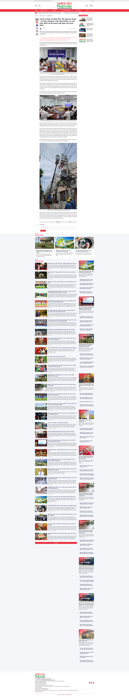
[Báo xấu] (37, 34)
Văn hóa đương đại (50, 484)
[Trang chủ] (36, 10)
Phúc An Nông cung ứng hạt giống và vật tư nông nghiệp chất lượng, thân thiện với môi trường (87, 581)
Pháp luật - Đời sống (50, 410)
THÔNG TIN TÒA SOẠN (60, 694)
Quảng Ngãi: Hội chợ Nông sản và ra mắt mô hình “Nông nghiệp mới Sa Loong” (44, 251)
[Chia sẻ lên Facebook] (37, 25)
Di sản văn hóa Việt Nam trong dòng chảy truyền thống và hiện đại (86, 385)
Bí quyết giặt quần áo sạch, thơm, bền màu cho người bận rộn (84, 251)
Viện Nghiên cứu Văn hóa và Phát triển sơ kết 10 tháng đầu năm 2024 (86, 433)
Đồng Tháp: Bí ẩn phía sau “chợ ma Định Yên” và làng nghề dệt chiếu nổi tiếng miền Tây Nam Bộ (87, 478)
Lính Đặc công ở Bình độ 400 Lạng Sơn (57, 356)
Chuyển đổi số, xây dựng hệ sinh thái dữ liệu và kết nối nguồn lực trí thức (87, 317)
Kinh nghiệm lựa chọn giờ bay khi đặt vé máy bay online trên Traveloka (86, 288)
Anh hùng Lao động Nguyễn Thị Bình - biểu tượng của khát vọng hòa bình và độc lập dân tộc (86, 394)
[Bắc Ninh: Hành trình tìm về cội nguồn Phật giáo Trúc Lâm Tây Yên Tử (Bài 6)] (41, 517)
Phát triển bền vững (38, 247)
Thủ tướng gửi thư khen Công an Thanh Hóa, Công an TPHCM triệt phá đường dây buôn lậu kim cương (62, 292)
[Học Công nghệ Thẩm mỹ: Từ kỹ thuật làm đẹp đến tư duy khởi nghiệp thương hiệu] (41, 480)
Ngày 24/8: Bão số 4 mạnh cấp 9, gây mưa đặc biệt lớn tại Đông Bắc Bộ (87, 516)
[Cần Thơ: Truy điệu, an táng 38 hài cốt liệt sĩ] (41, 425)
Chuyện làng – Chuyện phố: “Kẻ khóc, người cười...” (86, 640)
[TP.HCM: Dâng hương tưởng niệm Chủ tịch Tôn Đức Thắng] (41, 434)
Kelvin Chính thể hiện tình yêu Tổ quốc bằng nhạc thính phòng (62, 347)
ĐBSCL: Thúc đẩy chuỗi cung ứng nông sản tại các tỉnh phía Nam (86, 568)
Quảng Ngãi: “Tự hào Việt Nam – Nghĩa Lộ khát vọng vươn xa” (62, 263)
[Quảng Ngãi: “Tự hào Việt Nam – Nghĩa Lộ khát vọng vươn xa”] (41, 266)
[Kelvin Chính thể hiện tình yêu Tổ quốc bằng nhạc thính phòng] (41, 350)
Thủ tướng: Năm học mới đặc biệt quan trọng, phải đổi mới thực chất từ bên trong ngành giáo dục (61, 311)
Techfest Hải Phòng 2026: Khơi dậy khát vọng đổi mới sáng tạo (87, 325)
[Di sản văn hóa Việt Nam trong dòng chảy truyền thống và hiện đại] (86, 378)
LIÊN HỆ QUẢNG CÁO (68, 694)
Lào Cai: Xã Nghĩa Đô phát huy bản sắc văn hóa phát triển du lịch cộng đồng (87, 363)
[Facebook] (89, 682)
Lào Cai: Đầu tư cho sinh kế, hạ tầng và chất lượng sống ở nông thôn (86, 512)
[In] (37, 31)
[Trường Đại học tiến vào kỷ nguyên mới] (86, 414)
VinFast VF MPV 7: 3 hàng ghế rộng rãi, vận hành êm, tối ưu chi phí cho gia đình (87, 367)
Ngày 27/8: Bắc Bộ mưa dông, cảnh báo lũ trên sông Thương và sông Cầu (86, 494)
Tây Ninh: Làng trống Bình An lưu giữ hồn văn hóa (86, 466)
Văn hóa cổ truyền (50, 456)
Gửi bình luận (43, 230)
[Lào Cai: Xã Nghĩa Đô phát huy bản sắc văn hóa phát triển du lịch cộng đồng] (86, 450)
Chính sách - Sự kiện (50, 474)
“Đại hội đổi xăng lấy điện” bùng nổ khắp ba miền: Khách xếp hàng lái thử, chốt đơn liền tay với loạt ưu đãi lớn (59, 37)
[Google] (91, 682)
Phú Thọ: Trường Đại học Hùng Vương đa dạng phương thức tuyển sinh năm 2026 (87, 621)
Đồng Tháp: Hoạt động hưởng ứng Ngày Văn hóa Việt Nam (61, 329)
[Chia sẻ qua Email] (37, 28)
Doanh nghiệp (49, 502)
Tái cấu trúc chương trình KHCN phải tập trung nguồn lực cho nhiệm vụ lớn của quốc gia (86, 321)
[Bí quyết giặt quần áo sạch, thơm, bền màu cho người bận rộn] (84, 243)
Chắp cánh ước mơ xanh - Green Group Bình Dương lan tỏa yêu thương (86, 280)
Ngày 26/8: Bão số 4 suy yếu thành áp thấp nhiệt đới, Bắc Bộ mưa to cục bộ (87, 503)
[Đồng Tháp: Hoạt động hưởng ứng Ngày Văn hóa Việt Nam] (41, 332)
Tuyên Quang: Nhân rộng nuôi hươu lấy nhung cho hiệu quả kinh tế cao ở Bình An (87, 585)
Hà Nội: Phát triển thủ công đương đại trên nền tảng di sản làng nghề (87, 474)
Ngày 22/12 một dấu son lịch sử (86, 401)
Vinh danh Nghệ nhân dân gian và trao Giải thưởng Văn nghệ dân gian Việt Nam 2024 (87, 429)
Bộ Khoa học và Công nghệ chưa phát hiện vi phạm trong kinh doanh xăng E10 (86, 329)
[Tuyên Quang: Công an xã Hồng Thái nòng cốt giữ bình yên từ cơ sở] (41, 536)
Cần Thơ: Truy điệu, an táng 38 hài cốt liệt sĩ (58, 422)
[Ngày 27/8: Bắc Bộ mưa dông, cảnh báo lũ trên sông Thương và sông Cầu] (41, 387)
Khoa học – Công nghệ (86, 298)
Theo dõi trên (71, 28)
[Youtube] (93, 682)
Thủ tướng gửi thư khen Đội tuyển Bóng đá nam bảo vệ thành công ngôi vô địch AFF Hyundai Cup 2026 (62, 320)
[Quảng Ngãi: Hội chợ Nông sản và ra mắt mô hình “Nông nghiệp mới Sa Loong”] (44, 243)
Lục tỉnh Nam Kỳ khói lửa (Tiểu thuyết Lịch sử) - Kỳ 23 (86, 441)
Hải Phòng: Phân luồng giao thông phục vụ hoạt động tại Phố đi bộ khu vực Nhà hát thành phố (62, 301)
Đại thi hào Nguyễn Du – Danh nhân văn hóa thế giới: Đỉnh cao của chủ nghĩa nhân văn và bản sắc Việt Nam (86, 398)
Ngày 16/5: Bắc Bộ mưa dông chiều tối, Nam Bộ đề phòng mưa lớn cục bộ (86, 625)
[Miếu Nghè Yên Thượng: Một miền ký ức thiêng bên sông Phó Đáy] (41, 275)
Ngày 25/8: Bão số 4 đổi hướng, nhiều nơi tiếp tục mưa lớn (86, 507)
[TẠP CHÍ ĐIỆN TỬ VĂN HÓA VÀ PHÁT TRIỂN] (64, 5)
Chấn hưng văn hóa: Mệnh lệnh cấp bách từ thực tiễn (87, 437)
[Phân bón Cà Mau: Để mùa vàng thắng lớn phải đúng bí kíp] (64, 243)
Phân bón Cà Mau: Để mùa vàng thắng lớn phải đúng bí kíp (63, 251)
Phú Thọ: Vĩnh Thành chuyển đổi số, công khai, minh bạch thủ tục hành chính (86, 649)
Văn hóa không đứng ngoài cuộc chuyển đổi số (86, 657)
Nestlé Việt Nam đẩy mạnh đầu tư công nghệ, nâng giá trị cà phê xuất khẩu (86, 284)
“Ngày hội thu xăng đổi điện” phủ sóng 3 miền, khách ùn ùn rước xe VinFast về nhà (54, 40)
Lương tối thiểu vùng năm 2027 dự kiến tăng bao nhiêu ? (87, 653)
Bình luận (37, 19)
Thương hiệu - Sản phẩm (51, 381)
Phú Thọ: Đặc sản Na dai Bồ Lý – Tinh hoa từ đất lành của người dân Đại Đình (87, 577)
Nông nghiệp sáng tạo (86, 558)
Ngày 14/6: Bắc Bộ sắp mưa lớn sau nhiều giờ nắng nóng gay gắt (86, 661)
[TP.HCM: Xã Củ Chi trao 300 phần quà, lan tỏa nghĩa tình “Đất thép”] (41, 284)
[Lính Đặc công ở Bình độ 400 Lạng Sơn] (41, 359)
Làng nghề (83, 447)
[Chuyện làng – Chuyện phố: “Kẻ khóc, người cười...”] (86, 634)
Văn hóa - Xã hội (50, 288)
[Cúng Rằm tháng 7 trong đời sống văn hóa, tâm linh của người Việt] (41, 452)
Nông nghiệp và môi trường (51, 391)
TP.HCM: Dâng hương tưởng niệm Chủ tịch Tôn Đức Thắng (61, 431)
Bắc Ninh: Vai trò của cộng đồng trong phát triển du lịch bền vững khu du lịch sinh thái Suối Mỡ (86, 405)
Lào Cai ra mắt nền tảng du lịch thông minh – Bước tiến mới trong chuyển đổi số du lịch (86, 308)
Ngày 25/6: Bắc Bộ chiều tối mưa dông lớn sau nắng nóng (86, 589)
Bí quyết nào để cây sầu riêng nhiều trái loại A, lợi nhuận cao (86, 292)
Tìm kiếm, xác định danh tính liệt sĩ (52, 428)
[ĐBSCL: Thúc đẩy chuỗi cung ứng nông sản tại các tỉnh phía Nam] (86, 562)
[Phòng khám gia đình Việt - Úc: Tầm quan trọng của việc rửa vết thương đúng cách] (41, 490)
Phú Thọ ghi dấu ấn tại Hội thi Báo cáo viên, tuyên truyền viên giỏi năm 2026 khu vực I (87, 470)
